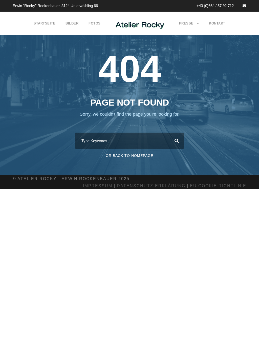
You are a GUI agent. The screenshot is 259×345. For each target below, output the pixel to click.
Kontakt (217, 23)
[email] (244, 6)
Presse (186, 23)
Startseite (44, 23)
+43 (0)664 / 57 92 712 (215, 6)
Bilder (72, 23)
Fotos (95, 23)
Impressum (97, 186)
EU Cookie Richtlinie (218, 186)
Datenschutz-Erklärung (151, 186)
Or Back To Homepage (129, 156)
